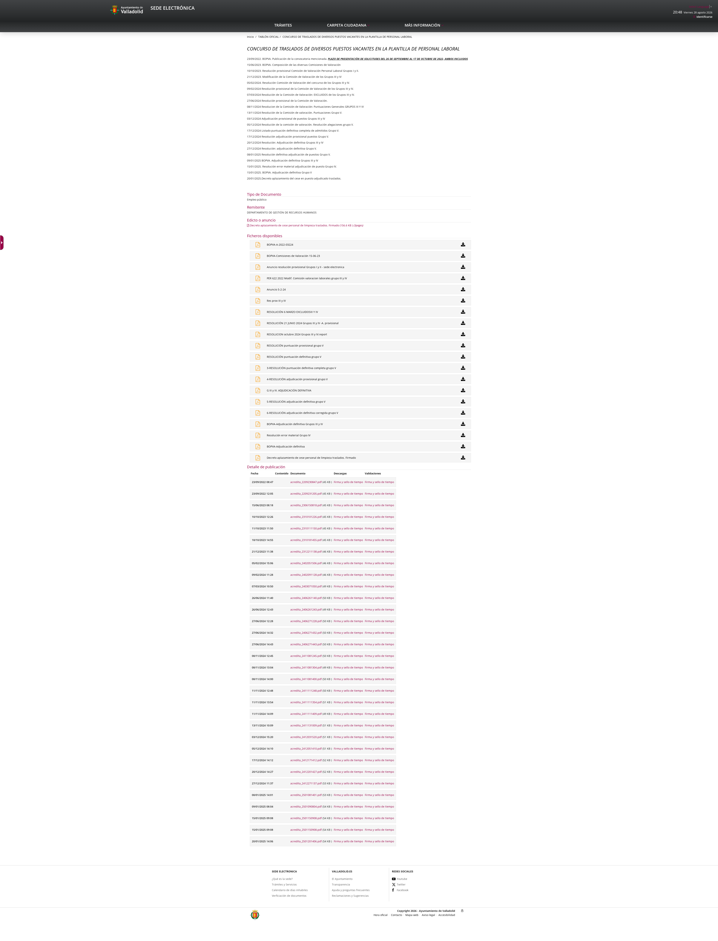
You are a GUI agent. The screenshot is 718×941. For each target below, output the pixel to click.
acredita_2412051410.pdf (306, 748)
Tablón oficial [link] (268, 37)
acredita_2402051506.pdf (306, 563)
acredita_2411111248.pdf (306, 690)
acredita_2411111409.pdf (306, 714)
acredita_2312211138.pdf (306, 551)
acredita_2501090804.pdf (306, 806)
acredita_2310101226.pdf (306, 517)
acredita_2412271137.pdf (306, 783)
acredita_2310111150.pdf (306, 528)
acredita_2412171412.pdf (306, 760)
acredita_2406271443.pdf (306, 644)
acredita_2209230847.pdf (306, 482)
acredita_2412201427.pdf (306, 772)
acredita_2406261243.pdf (306, 609)
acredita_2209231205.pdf (306, 493)
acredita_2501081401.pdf (306, 795)
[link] (700, 6)
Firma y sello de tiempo (348, 482)
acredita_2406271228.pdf (306, 621)
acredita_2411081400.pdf (306, 679)
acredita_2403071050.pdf (306, 586)
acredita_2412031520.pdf (306, 737)
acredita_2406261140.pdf (306, 598)
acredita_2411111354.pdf (306, 702)
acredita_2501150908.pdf (306, 818)
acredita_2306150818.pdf (306, 505)
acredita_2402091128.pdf (306, 574)
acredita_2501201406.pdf (306, 841)
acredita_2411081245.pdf (306, 656)
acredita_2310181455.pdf (306, 540)
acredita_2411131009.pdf (306, 725)
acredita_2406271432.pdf (306, 632)
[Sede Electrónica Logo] (127, 10)
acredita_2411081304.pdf (306, 667)
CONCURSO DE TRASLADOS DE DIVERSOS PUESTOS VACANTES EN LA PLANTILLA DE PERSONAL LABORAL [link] (347, 37)
